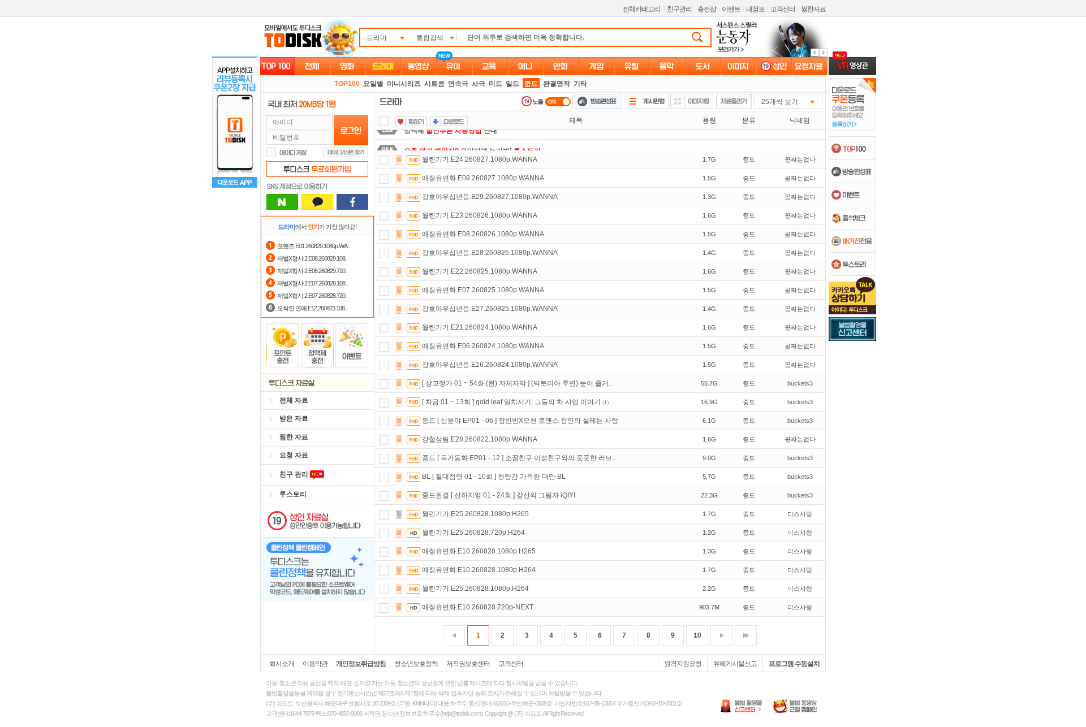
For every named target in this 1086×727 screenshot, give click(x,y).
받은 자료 (293, 418)
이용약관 (315, 664)
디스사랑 (799, 513)
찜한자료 (813, 9)
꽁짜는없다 (800, 159)
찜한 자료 (293, 437)
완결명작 (556, 84)
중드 (531, 84)
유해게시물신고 (735, 664)
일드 (512, 84)
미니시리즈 (404, 84)
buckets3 (800, 383)
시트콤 (434, 84)
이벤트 (731, 9)
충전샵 (706, 9)
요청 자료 (293, 455)
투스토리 (293, 494)
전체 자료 (293, 400)
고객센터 (782, 9)
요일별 (373, 84)
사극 (478, 84)
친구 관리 (294, 474)
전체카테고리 (641, 9)
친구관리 (679, 9)
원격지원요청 (682, 664)
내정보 (755, 9)
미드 (495, 84)
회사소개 (281, 664)
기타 (580, 84)
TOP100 (347, 84)
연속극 (458, 84)
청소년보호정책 (416, 664)
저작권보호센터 (468, 664)
